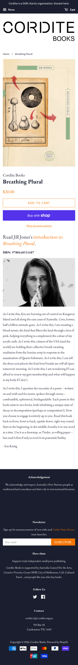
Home (6, 54)
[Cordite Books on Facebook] (43, 597)
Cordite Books (38, 642)
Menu (11, 9)
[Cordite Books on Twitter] (35, 597)
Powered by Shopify (57, 642)
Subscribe (63, 542)
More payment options (39, 225)
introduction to (33, 240)
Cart (72, 9)
